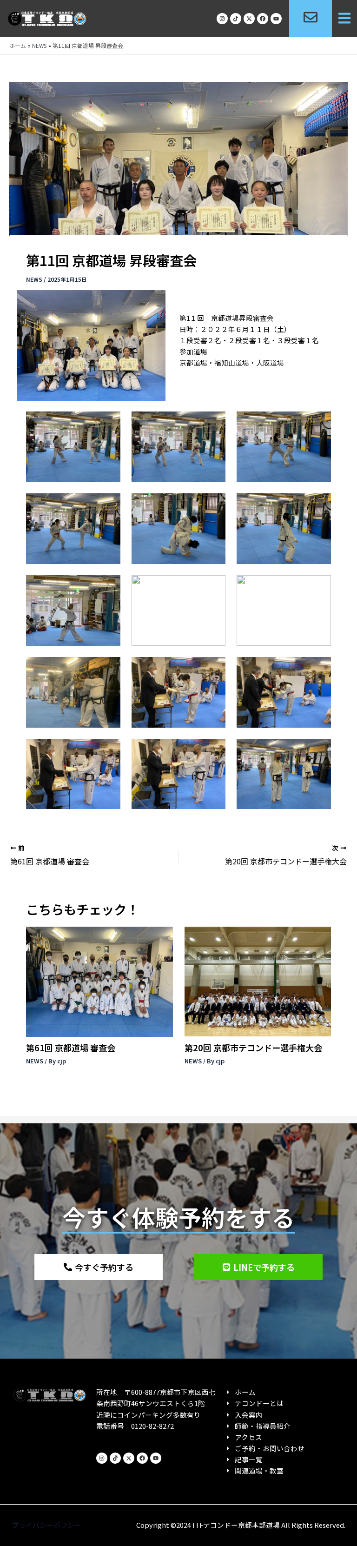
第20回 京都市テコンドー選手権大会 (253, 1048)
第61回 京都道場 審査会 (70, 1048)
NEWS (34, 279)
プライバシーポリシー (46, 1525)
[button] (344, 19)
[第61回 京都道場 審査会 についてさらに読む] (99, 980)
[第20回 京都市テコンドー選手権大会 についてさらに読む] (258, 980)
